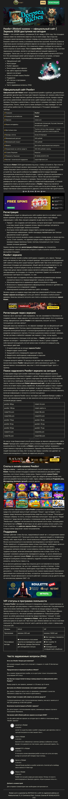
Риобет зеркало (12, 66)
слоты (5, 386)
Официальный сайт (14, 61)
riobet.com (38, 120)
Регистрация (11, 63)
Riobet (25, 725)
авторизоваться (42, 786)
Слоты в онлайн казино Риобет (18, 75)
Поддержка (11, 78)
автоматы (49, 476)
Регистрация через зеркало (17, 68)
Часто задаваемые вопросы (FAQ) (19, 85)
